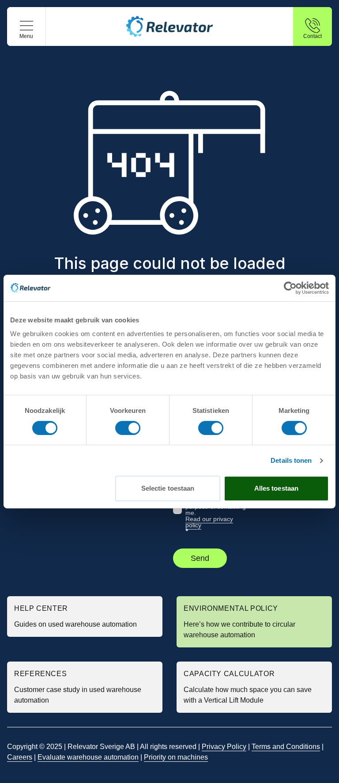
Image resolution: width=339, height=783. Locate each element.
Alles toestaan (276, 488)
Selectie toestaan (168, 488)
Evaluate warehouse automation (88, 757)
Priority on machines (176, 757)
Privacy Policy (224, 746)
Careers (19, 757)
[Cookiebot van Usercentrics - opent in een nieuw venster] (290, 288)
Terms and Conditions (286, 746)
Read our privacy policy (209, 522)
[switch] (127, 428)
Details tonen (291, 460)
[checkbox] (177, 509)
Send (200, 558)
